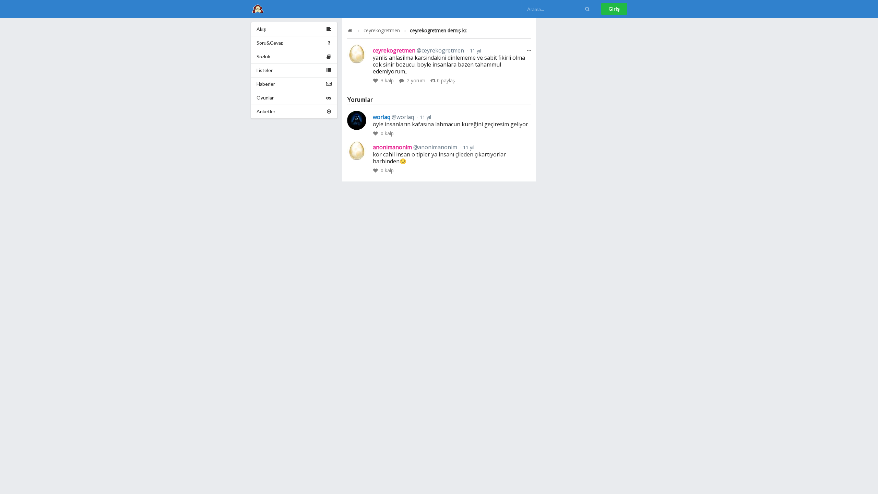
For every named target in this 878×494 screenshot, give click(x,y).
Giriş (614, 9)
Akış (261, 29)
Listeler (265, 70)
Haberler (266, 84)
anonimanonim (415, 147)
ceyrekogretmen (382, 30)
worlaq (393, 117)
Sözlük (263, 56)
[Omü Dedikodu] (257, 9)
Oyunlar (265, 98)
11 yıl (474, 50)
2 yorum (416, 80)
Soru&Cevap (270, 43)
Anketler (266, 111)
